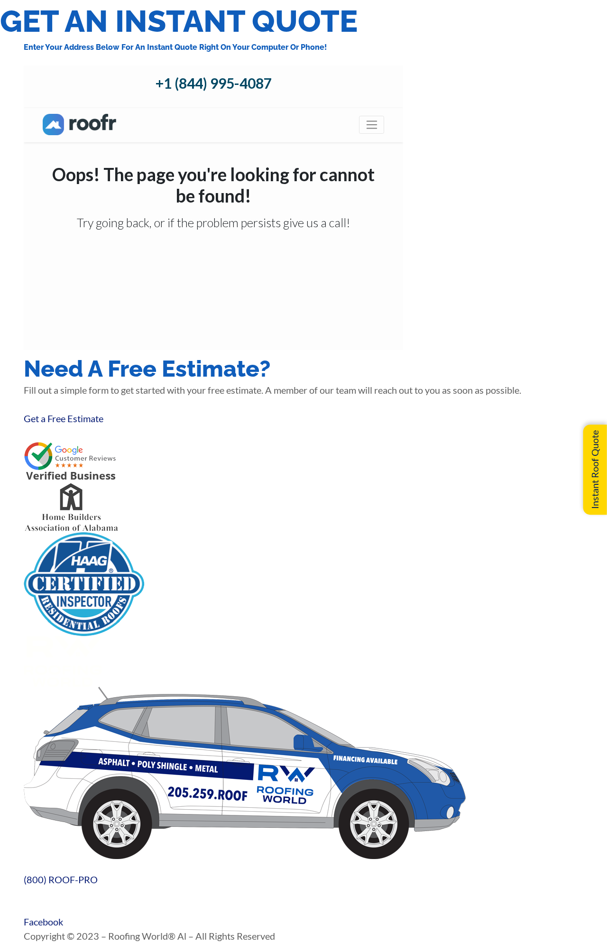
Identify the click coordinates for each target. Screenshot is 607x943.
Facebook (43, 921)
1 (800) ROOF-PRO (41, 893)
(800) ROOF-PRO (61, 879)
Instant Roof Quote (594, 469)
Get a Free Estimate (63, 418)
